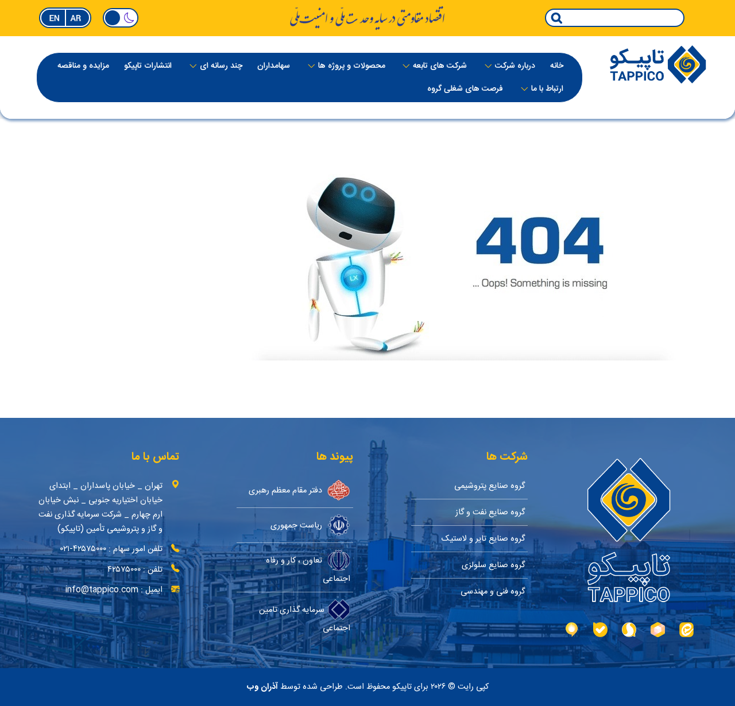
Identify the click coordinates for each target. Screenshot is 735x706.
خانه (556, 66)
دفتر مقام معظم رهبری (286, 490)
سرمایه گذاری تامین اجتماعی (304, 618)
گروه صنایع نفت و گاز (490, 512)
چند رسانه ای (221, 66)
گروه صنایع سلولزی (493, 565)
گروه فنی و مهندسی (493, 591)
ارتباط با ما (547, 89)
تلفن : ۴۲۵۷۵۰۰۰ (135, 570)
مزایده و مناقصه (83, 66)
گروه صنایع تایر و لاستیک (483, 539)
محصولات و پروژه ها (351, 66)
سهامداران (273, 66)
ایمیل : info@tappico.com (114, 590)
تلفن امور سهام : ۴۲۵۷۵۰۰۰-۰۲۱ (111, 549)
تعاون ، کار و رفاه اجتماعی (308, 569)
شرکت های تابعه (440, 66)
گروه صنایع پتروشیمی (489, 486)
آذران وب (262, 687)
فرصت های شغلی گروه (465, 89)
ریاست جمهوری (297, 525)
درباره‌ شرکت (515, 66)
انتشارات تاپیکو (148, 66)
